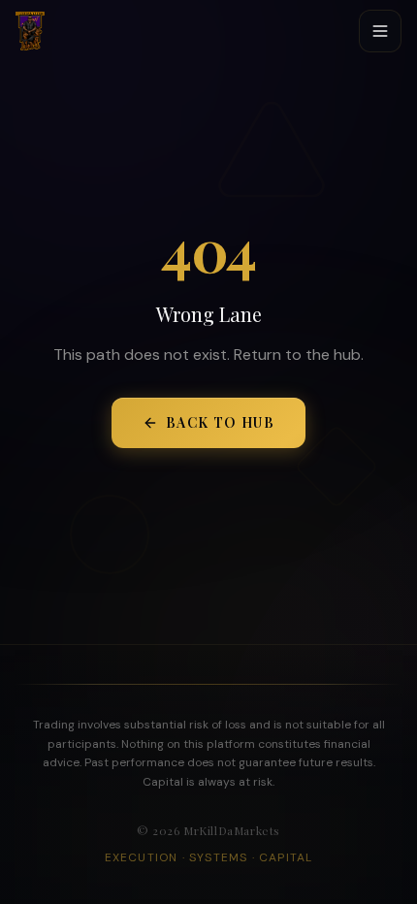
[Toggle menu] (380, 31)
